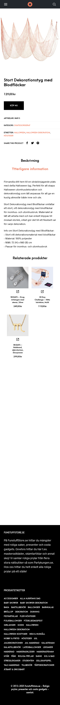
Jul (35, 638)
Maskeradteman (45, 652)
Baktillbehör (18, 607)
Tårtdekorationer (44, 665)
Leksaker (48, 647)
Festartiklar (11, 616)
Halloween (19, 133)
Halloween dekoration (38, 133)
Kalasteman (48, 643)
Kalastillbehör (12, 647)
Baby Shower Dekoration (34, 603)
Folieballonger (13, 621)
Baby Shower (11, 603)
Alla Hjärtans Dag (30, 598)
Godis (21, 625)
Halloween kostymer (15, 634)
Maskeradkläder (25, 652)
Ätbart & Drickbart (14, 669)
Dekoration (21, 612)
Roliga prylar (26, 656)
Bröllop (8, 612)
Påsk (13, 656)
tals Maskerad (11, 665)
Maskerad (9, 652)
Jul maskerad (32, 643)
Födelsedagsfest (33, 621)
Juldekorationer (13, 643)
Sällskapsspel (43, 661)
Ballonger (34, 607)
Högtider (8, 136)
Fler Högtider (27, 616)
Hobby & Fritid (11, 638)
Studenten (28, 661)
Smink (39, 656)
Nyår (6, 656)
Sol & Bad (49, 656)
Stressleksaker (12, 661)
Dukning (34, 612)
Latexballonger (32, 647)
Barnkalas (48, 607)
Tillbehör (27, 665)
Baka (6, 607)
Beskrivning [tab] (30, 161)
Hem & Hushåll (37, 634)
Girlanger (9, 625)
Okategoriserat (22, 125)
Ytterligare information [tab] (30, 169)
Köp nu (14, 105)
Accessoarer (11, 598)
